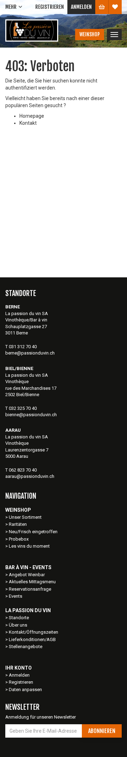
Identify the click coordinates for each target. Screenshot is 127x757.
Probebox (19, 539)
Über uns (18, 625)
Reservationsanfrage (30, 589)
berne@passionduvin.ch (30, 353)
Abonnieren (101, 730)
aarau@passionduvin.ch (29, 476)
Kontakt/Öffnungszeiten (33, 632)
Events (15, 596)
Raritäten (18, 524)
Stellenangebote (25, 646)
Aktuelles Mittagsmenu (32, 581)
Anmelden (81, 7)
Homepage (31, 116)
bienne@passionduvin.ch (31, 414)
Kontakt (28, 123)
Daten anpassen (25, 689)
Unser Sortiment (26, 517)
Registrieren (49, 7)
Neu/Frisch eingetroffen (33, 531)
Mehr (11, 7)
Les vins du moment (29, 546)
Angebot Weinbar (27, 574)
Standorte (19, 617)
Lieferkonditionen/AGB (32, 639)
